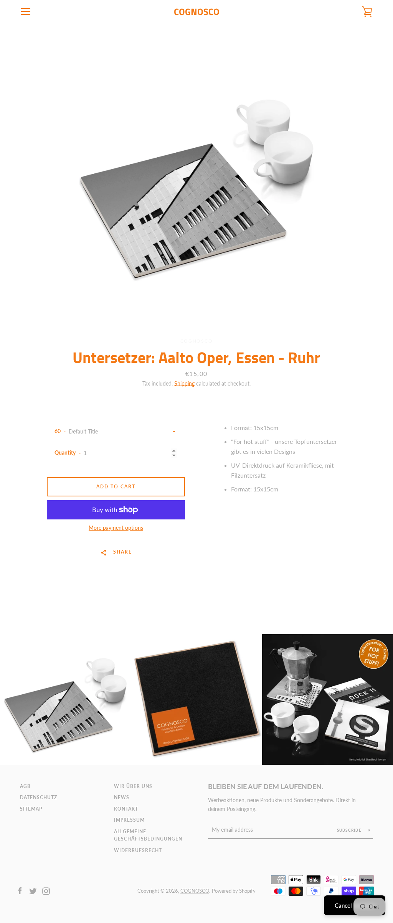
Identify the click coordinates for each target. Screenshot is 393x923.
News (121, 797)
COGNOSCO (197, 11)
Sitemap (31, 809)
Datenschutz (38, 797)
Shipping (184, 383)
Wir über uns (133, 786)
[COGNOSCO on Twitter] (33, 890)
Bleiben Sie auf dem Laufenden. (265, 786)
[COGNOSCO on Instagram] (46, 890)
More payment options (116, 527)
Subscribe (350, 830)
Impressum (129, 820)
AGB (25, 786)
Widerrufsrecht (138, 850)
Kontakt (126, 809)
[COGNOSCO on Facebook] (20, 890)
